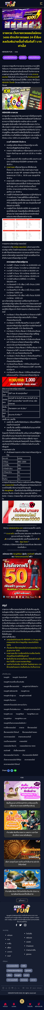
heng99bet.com (32, 714)
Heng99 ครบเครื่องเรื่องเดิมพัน (14, 682)
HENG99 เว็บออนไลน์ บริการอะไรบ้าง (15, 705)
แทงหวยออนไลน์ (30, 760)
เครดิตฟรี (30, 553)
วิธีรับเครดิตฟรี (34, 57)
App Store (24, 541)
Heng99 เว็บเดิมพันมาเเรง (12, 709)
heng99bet (20, 714)
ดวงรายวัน (10, 533)
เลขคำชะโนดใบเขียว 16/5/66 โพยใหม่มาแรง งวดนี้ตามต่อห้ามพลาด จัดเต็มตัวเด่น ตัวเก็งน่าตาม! (24, 665)
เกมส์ (8, 956)
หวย (16, 51)
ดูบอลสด (23, 57)
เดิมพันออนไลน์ (33, 77)
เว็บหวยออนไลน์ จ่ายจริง (11, 755)
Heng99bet (9, 490)
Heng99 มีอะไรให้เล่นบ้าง (30, 686)
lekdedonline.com (16, 528)
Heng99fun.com (20, 718)
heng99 (6, 677)
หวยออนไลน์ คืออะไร (10, 746)
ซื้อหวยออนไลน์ (32, 727)
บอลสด (28, 942)
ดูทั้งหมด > (22, 900)
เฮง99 (26, 975)
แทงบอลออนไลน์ (13, 966)
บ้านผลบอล (29, 946)
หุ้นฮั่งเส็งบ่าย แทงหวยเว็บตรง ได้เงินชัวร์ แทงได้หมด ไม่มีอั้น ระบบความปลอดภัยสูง (24, 660)
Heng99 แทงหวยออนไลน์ (32, 709)
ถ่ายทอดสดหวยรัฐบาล (15, 970)
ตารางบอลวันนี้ (12, 980)
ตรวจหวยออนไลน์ (9, 737)
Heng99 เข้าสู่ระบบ (10, 695)
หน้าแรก (9, 935)
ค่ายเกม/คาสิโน (31, 950)
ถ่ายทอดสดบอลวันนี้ (21, 556)
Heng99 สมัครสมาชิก (11, 691)
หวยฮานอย (11, 167)
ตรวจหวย (24, 980)
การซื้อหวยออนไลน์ (10, 727)
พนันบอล (29, 938)
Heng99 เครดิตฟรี (25, 695)
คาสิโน (9, 943)
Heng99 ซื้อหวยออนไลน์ (11, 686)
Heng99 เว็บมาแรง (10, 700)
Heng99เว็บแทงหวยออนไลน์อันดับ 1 (15, 723)
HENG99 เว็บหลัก (8, 82)
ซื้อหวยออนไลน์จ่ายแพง (29, 732)
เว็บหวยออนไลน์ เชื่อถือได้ (30, 755)
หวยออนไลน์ (9, 485)
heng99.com (8, 714)
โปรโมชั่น (29, 933)
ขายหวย (21, 727)
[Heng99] (17, 4)
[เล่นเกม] (22, 1001)
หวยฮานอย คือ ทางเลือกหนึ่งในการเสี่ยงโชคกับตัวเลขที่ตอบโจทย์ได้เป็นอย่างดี (23, 654)
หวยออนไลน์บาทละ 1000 (27, 746)
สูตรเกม (28, 954)
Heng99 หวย (25, 691)
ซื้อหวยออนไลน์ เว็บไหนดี (11, 732)
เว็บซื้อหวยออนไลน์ (19, 750)
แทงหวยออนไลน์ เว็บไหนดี (12, 764)
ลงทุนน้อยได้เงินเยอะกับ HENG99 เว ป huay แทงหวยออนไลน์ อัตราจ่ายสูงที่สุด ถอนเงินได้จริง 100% (24, 642)
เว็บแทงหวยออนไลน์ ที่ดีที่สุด (12, 760)
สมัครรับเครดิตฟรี (10, 57)
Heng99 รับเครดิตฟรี (20, 677)
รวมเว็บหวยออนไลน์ (10, 741)
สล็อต (9, 947)
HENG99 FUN (7, 51)
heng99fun (8, 718)
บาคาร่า (9, 952)
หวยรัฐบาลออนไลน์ (19, 247)
